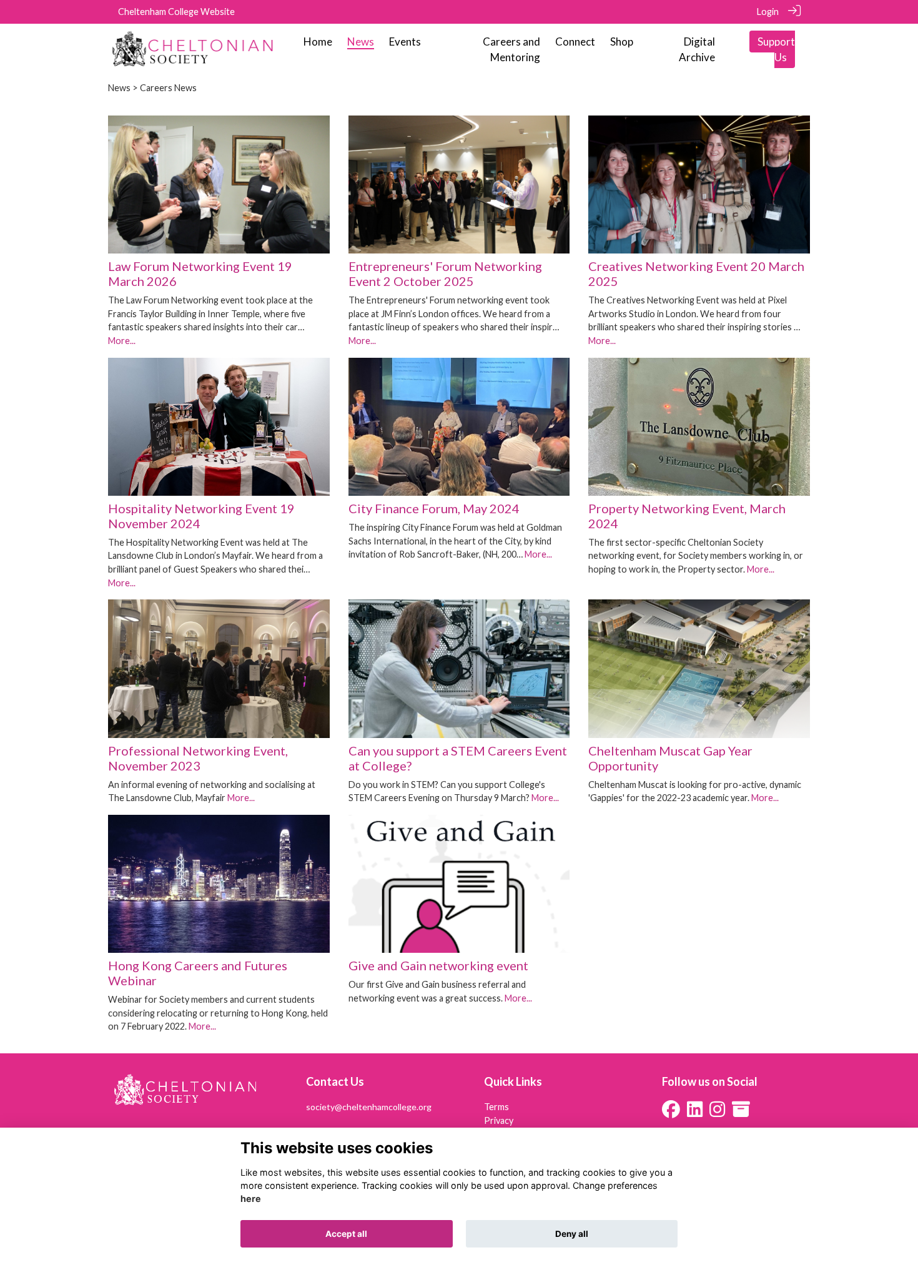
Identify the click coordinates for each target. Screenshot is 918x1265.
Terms (496, 1106)
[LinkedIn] (695, 1112)
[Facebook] (671, 1112)
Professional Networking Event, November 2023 (198, 758)
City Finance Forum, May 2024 (434, 508)
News (119, 87)
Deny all (571, 1234)
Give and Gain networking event (438, 965)
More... (122, 340)
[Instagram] (717, 1112)
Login (768, 11)
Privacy (498, 1120)
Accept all (346, 1234)
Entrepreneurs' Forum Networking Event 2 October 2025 (445, 273)
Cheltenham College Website (176, 11)
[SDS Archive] (741, 1112)
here (250, 1199)
